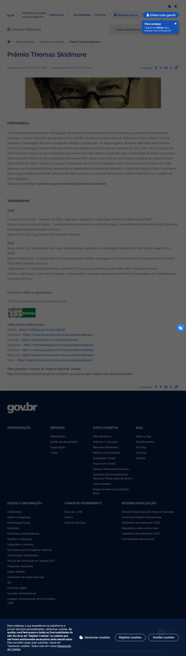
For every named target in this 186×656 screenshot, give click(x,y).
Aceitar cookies (163, 637)
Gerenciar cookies (97, 637)
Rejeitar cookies (130, 637)
